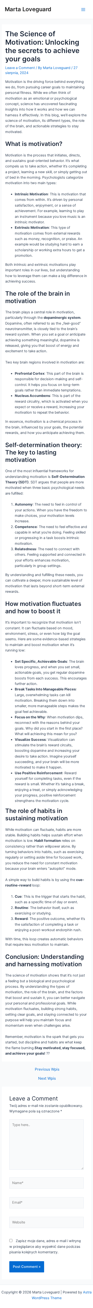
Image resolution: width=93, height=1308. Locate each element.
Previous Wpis (47, 1069)
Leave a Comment (20, 68)
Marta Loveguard (28, 9)
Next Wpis (47, 1078)
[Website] (46, 1223)
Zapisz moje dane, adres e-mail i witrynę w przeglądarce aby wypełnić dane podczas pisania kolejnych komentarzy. (45, 1246)
